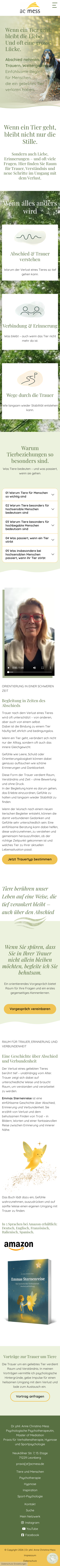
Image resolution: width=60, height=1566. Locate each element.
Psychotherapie (30, 1478)
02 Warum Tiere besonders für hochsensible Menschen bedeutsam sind (27, 509)
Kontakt (30, 1504)
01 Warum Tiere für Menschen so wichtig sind (27, 494)
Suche (30, 1510)
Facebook (31, 1535)
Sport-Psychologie (30, 1496)
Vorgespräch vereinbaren (30, 1009)
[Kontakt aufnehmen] (52, 1558)
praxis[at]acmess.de (30, 1464)
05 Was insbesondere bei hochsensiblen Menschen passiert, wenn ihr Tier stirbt (26, 554)
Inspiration (30, 1490)
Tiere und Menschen (30, 1472)
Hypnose (30, 1484)
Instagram (31, 1523)
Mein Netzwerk (30, 1516)
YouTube (32, 1529)
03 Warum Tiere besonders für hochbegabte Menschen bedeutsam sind (27, 525)
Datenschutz (30, 1560)
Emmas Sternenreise (17, 1098)
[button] (54, 5)
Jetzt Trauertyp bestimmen (30, 859)
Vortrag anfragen (30, 1396)
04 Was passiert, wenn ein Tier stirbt (27, 540)
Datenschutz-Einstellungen (13, 1564)
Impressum (30, 1555)
